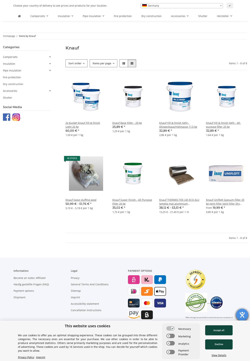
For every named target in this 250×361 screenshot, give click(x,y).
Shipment (19, 297)
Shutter (7, 97)
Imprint (75, 297)
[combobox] (182, 5)
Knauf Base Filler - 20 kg (127, 123)
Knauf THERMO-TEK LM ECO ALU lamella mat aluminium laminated (179, 202)
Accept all (218, 330)
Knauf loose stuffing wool (81, 200)
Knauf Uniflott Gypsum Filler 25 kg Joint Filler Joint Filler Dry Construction (225, 202)
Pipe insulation (12, 70)
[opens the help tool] (242, 315)
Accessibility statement (85, 303)
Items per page (102, 63)
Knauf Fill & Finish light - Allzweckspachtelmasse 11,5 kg (178, 124)
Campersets (10, 57)
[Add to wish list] (100, 82)
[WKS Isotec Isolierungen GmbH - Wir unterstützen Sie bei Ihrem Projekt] (19, 16)
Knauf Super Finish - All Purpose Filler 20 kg (132, 201)
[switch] (170, 328)
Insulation (9, 63)
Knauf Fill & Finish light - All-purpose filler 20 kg (223, 124)
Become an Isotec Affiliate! (30, 278)
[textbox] (182, 5)
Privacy (75, 278)
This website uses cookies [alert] (87, 325)
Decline (219, 344)
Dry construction (13, 84)
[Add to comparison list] (91, 82)
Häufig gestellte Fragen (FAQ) (31, 284)
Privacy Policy (26, 357)
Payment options (24, 290)
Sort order (74, 63)
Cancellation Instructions (86, 310)
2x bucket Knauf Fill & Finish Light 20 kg (83, 124)
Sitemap (76, 290)
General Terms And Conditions (90, 284)
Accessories (10, 91)
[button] (124, 63)
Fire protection (12, 77)
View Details (219, 355)
